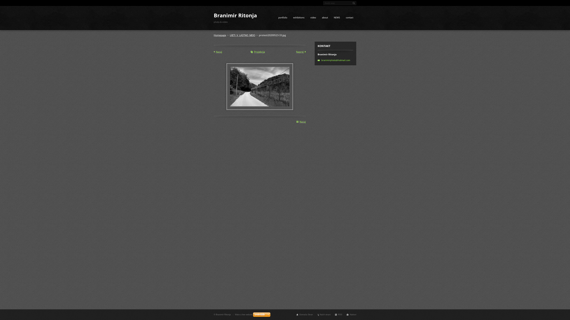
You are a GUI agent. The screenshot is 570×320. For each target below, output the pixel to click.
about (325, 17)
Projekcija (259, 51)
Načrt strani (325, 314)
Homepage (220, 35)
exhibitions (298, 17)
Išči (353, 3)
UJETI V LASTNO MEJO (242, 35)
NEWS (337, 17)
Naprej (300, 51)
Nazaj (219, 51)
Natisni (353, 314)
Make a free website (243, 314)
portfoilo (282, 17)
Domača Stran (306, 314)
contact (349, 17)
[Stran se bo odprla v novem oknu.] (259, 109)
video (313, 17)
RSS (340, 314)
